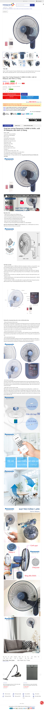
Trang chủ (5, 7)
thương (35, 656)
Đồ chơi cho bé (7, 693)
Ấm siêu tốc (37, 693)
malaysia (20, 658)
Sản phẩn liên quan (8, 660)
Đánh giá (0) (17, 125)
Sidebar (5, 11)
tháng (31, 658)
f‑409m (19, 656)
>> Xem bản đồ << (36, 111)
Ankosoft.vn (33, 706)
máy (22, 656)
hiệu (38, 656)
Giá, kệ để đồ (27, 693)
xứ (17, 658)
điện (32, 656)
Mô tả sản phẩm (8, 125)
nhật (4, 658)
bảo (25, 658)
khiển (10, 658)
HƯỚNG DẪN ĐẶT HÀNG (28, 125)
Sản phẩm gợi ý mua (23, 660)
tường (11, 656)
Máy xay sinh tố (17, 696)
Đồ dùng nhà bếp (18, 693)
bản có (7, 658)
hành (28, 658)
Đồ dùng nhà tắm (8, 696)
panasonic (15, 656)
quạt (5, 656)
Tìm (32, 5)
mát (27, 656)
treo (8, 656)
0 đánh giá (8, 81)
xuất (15, 658)
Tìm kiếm (10, 7)
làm (25, 656)
